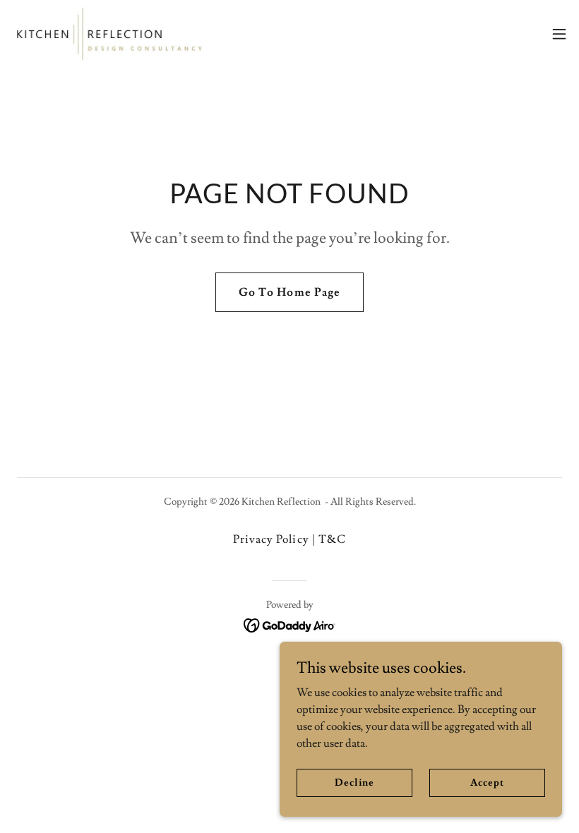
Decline (354, 782)
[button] (559, 34)
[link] (109, 34)
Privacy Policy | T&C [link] (289, 539)
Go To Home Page (289, 292)
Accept (486, 782)
